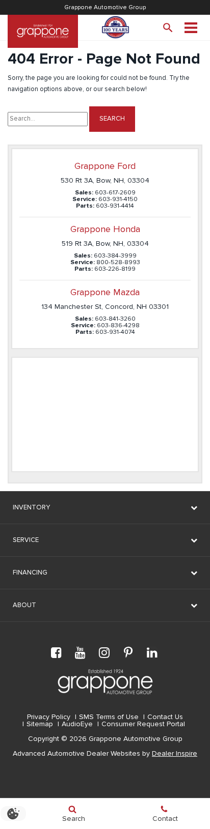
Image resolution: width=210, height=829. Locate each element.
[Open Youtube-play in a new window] (80, 652)
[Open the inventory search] (168, 28)
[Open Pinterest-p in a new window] (128, 652)
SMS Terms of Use (109, 717)
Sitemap (40, 724)
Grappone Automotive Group (105, 8)
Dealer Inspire (174, 753)
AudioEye (77, 724)
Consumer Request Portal (143, 724)
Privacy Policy (48, 717)
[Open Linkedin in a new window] (152, 652)
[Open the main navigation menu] (191, 28)
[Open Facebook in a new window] (56, 652)
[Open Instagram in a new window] (104, 652)
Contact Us (165, 717)
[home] (43, 31)
